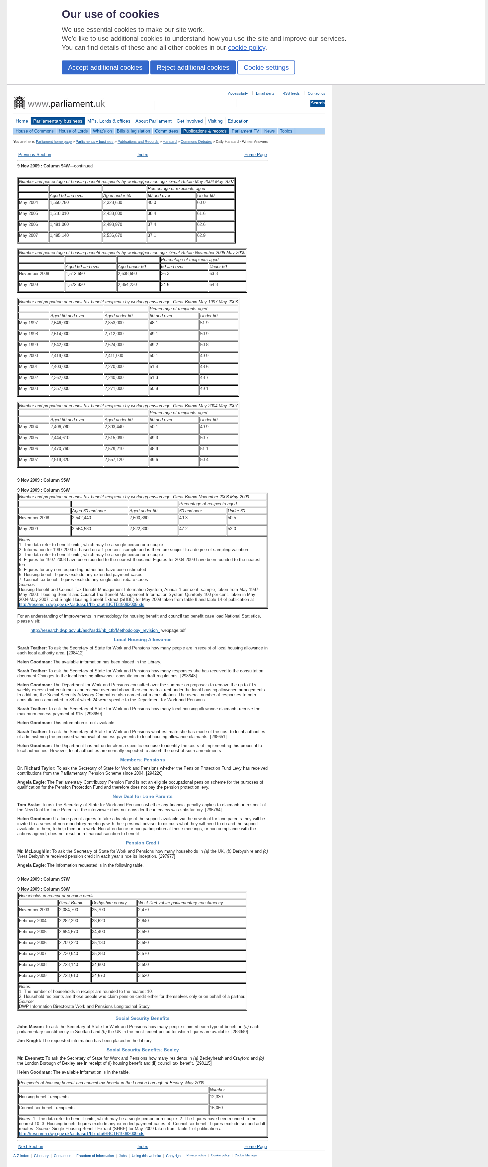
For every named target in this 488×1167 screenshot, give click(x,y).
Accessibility (238, 93)
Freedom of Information (95, 1156)
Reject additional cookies (193, 67)
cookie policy (246, 47)
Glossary (41, 1156)
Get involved (190, 121)
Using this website (146, 1156)
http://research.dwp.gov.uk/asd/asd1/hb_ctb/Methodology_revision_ (95, 630)
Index (142, 154)
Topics (286, 131)
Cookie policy (220, 1155)
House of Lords (73, 131)
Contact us (316, 93)
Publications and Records (138, 142)
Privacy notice (196, 1155)
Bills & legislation (133, 131)
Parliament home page (54, 142)
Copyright (174, 1156)
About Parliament (153, 121)
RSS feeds (291, 93)
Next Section (30, 1146)
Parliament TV (245, 131)
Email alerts (265, 93)
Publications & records (205, 131)
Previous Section (34, 154)
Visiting (215, 121)
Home (22, 121)
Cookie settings (266, 67)
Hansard (170, 142)
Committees (166, 131)
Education (238, 121)
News (269, 131)
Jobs (123, 1156)
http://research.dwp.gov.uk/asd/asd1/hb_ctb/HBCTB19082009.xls (81, 604)
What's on (102, 131)
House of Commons (35, 131)
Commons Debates (196, 142)
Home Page (255, 154)
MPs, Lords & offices (108, 121)
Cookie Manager (246, 1155)
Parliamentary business (57, 121)
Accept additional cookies (105, 67)
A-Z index (21, 1156)
